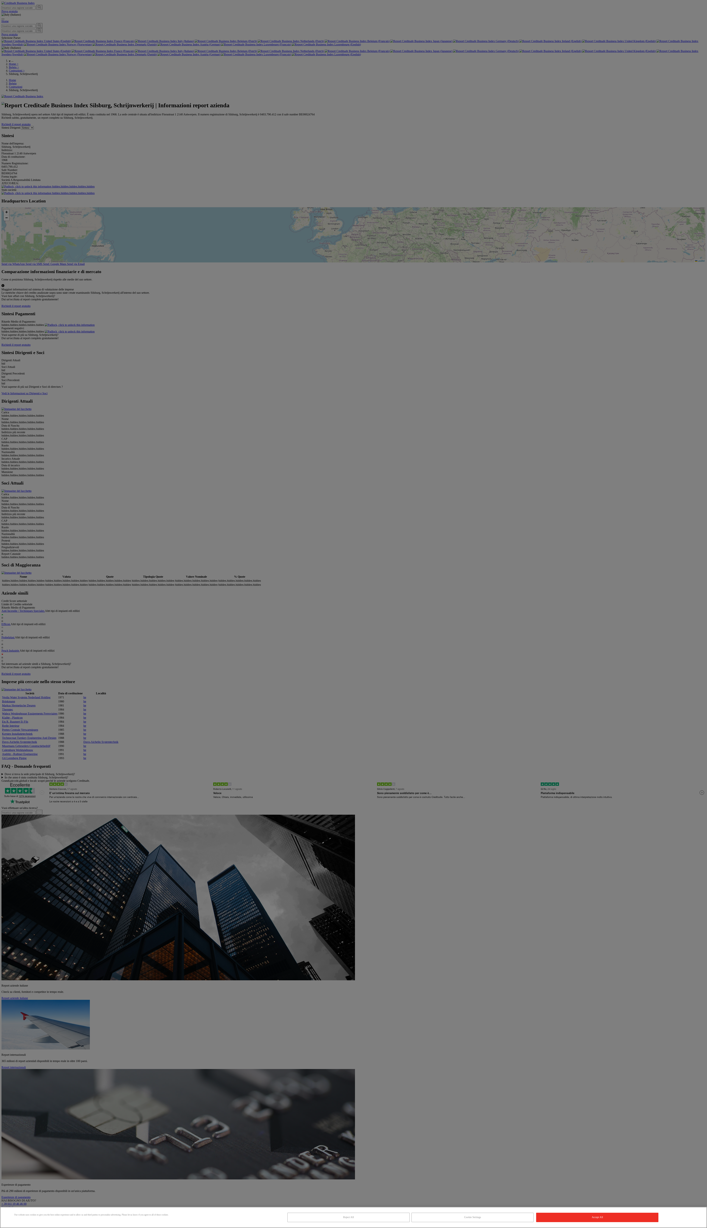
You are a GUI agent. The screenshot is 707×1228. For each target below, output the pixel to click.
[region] (353, 1217)
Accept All (597, 1217)
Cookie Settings (472, 1217)
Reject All (348, 1217)
